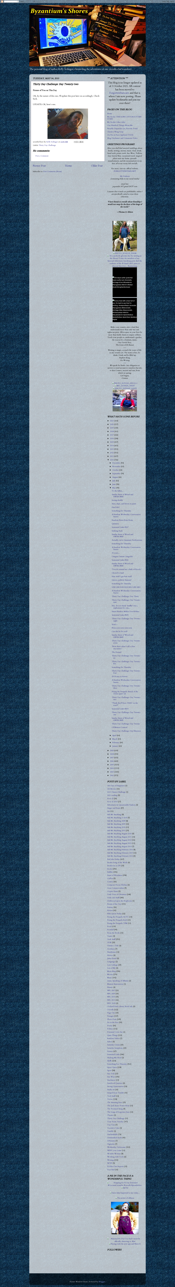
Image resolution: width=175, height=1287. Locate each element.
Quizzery (115, 523)
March (115, 739)
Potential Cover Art (115, 1032)
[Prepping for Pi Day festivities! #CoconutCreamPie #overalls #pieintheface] (124, 1185)
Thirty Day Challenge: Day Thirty (125, 596)
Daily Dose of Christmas (116, 894)
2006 (112, 761)
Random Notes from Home (122, 520)
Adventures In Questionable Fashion (121, 805)
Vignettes (111, 1144)
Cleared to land (118, 573)
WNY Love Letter (114, 1150)
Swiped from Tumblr (115, 1093)
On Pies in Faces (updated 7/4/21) (120, 135)
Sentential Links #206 (120, 560)
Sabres (109, 1041)
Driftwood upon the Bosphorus (119, 901)
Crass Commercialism (115, 888)
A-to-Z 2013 (112, 801)
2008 (112, 754)
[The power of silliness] (124, 1198)
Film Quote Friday (114, 913)
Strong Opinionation (115, 1086)
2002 (112, 775)
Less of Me (111, 968)
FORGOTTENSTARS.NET (125, 171)
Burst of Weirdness (114, 875)
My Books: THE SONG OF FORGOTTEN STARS (124, 118)
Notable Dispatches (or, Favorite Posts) (122, 128)
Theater (110, 1115)
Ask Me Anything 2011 (116, 830)
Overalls (110, 1009)
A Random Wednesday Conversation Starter (126, 515)
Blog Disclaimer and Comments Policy (122, 138)
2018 (112, 431)
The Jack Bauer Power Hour (118, 1105)
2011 (112, 456)
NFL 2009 (111, 993)
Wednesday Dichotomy (116, 1147)
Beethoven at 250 (114, 865)
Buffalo (110, 872)
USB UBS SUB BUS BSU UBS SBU (126, 587)
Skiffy (109, 1061)
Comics (110, 881)
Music (109, 977)
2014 (112, 445)
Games (109, 936)
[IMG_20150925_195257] (125, 386)
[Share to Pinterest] (83, 142)
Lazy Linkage (112, 965)
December (116, 463)
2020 (112, 424)
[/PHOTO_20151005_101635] (125, 388)
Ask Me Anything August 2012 (119, 840)
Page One (111, 1013)
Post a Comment (41, 156)
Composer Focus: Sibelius (117, 885)
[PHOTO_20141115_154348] (124, 253)
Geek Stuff (111, 939)
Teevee (110, 1099)
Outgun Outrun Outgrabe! (122, 556)
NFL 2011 (111, 1000)
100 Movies (111, 789)
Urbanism (111, 1141)
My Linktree (125, 176)
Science (110, 1051)
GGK (109, 942)
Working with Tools (115, 1157)
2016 (112, 438)
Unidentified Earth (114, 1137)
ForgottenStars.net (119, 93)
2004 (112, 768)
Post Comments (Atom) (52, 171)
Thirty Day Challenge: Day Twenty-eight (126, 619)
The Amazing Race (114, 1102)
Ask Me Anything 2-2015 (117, 817)
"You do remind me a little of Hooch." (126, 569)
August (115, 477)
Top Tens (111, 1125)
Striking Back (117, 531)
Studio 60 (111, 1089)
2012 (112, 452)
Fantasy (110, 907)
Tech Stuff (111, 1096)
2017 (112, 435)
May (114, 488)
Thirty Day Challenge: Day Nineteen (126, 731)
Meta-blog (111, 971)
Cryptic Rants (112, 891)
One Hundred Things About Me (120, 125)
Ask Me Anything (114, 814)
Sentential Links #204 (120, 709)
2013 (112, 449)
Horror (110, 955)
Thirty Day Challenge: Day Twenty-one (126, 713)
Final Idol (115, 507)
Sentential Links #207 (120, 527)
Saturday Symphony (115, 1048)
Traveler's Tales (113, 1128)
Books (109, 869)
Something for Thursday (121, 511)
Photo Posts (111, 1019)
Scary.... (115, 624)
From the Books (113, 933)
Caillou (110, 878)
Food (109, 926)
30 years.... (116, 553)
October (115, 470)
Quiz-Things (112, 1035)
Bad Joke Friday (113, 859)
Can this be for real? (119, 631)
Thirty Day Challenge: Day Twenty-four (126, 672)
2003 (112, 772)
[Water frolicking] (125, 411)
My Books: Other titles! (116, 122)
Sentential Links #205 (120, 615)
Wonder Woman (114, 1153)
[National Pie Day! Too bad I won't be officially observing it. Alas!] (124, 1241)
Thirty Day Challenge (47, 145)
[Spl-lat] (124, 1188)
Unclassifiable (112, 1134)
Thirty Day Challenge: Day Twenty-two (126, 698)
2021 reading (112, 795)
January (115, 746)
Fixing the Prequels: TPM (117, 923)
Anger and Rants (113, 808)
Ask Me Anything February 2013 (120, 853)
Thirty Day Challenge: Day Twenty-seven (126, 641)
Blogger (102, 1281)
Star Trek (111, 1073)
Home (68, 165)
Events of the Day (114, 904)
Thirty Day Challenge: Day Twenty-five (126, 662)
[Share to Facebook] (81, 142)
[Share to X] (79, 142)
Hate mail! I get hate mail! (122, 576)
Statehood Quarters (114, 1083)
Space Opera (112, 1067)
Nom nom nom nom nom (122, 628)
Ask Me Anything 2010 (116, 827)
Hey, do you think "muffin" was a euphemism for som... (125, 606)
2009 (112, 750)
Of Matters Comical (119, 727)
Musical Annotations (115, 984)
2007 (112, 757)
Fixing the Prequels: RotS (117, 920)
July (114, 480)
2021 (112, 421)
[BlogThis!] (77, 142)
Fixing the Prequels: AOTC (118, 917)
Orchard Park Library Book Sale (120, 1006)
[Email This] (75, 142)
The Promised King (115, 1109)
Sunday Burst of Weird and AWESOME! (122, 495)
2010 (112, 460)
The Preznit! (116, 652)
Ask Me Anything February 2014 (120, 856)
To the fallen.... (117, 491)
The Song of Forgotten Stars (118, 1112)
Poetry (109, 1025)
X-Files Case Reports (115, 1166)
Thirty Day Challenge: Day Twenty (126, 724)
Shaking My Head (114, 1057)
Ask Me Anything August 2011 (119, 837)
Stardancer (111, 1080)
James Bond (111, 958)
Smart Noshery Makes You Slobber (125, 611)
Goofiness (111, 949)
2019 (112, 428)
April (114, 735)
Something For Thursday (117, 1064)
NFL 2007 (111, 990)
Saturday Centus (113, 1045)
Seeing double (117, 500)
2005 (112, 764)
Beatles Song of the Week (117, 862)
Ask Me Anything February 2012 (120, 849)
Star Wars (111, 1077)
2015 (112, 442)
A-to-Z (110, 798)
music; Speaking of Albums (117, 981)
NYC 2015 (111, 1003)
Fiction (110, 910)
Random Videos (113, 1038)
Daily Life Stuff (113, 897)
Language (111, 961)
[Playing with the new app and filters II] (124, 1244)
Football (110, 929)
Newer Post (39, 165)
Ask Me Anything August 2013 (119, 843)
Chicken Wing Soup (115, 132)
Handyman (111, 952)
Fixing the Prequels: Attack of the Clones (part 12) (125, 692)
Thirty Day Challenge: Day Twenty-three (126, 687)
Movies (110, 974)
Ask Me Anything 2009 (116, 824)
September (116, 473)
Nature (110, 987)
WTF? (109, 1163)
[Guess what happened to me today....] (125, 1193)
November (116, 466)
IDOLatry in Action (119, 676)
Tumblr (110, 1131)
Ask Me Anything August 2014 (119, 846)
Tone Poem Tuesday (115, 1121)
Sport (109, 1070)
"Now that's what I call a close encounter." (123, 647)
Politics (110, 1029)
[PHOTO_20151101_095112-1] (124, 383)
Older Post (97, 165)
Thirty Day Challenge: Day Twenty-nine (126, 601)
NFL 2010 (111, 997)
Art (108, 811)
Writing (110, 1160)
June (114, 484)
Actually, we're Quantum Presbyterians (127, 540)
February (116, 742)
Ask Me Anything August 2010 (119, 833)
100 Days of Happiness (116, 785)
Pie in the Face (113, 1022)
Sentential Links (113, 1054)
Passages (110, 1016)
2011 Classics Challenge (116, 792)
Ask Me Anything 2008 (116, 821)
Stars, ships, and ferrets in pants (124, 503)
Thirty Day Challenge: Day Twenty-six (126, 656)
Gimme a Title (113, 945)
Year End (111, 1169)
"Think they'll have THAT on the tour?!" (125, 704)
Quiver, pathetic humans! (121, 580)
